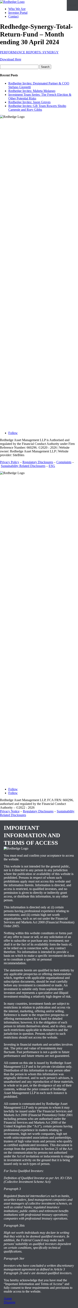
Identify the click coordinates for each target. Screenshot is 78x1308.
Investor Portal (17, 12)
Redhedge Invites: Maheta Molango (31, 91)
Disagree (9, 1302)
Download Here (10, 59)
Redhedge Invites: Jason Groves (29, 102)
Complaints (63, 462)
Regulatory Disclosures (37, 462)
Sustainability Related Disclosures (23, 466)
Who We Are (17, 9)
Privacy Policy (9, 462)
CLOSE (72, 5)
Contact (13, 16)
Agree (8, 1298)
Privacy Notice (10, 811)
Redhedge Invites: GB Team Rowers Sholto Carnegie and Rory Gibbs (37, 107)
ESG (52, 466)
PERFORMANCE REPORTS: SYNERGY (29, 52)
